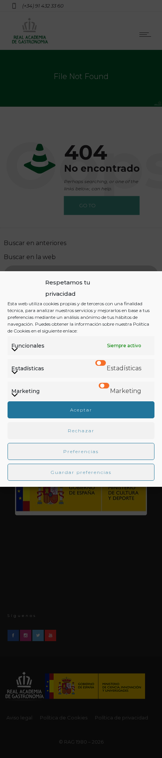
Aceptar (81, 410)
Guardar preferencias (81, 472)
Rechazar (81, 430)
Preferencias (81, 451)
